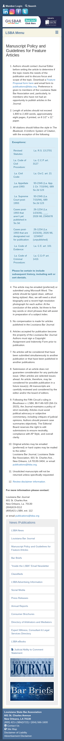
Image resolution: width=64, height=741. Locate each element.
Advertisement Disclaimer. (18, 736)
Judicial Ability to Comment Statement (27, 651)
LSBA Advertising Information (26, 582)
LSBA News (17, 530)
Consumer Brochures (22, 614)
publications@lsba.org (25, 86)
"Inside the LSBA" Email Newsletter (30, 566)
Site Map (12, 729)
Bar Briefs (16, 558)
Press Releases (19, 598)
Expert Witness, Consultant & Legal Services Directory (30, 632)
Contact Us (13, 725)
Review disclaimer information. (29, 481)
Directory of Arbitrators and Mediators (31, 622)
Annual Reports (19, 606)
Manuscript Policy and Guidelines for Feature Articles (31, 548)
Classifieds (17, 574)
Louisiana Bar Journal (23, 538)
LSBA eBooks (18, 641)
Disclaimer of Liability (15, 732)
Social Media (18, 590)
